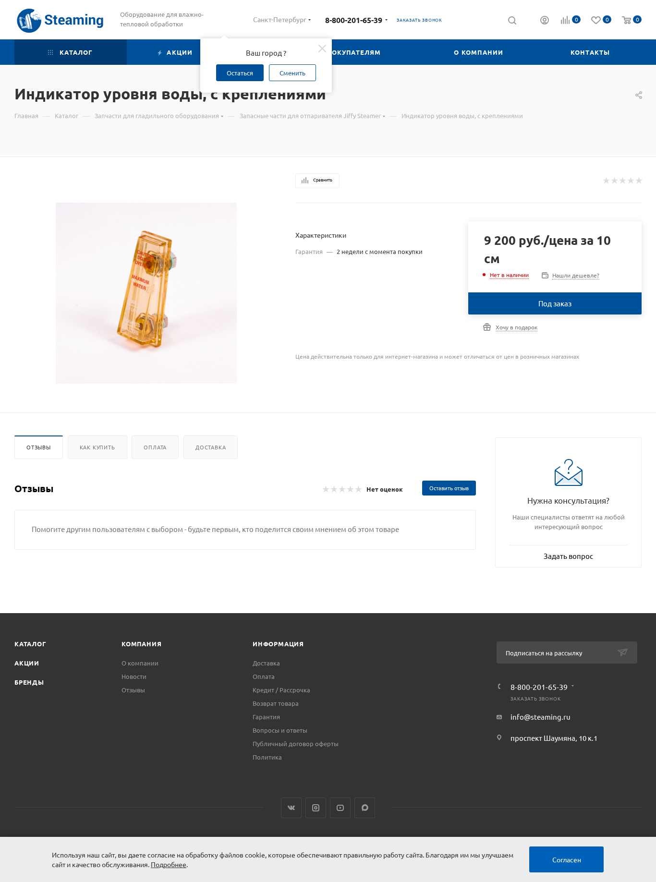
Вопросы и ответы (280, 730)
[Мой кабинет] (544, 21)
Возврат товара (276, 703)
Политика (267, 757)
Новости (133, 676)
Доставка (210, 447)
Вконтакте (291, 807)
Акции (26, 663)
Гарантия (266, 717)
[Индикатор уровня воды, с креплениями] (146, 293)
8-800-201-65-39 (353, 20)
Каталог (30, 644)
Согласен (566, 859)
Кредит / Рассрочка (281, 690)
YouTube (340, 807)
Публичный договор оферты (296, 743)
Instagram (315, 807)
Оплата (155, 447)
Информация (278, 644)
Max (364, 807)
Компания (141, 644)
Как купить (97, 447)
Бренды (29, 682)
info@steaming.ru (540, 716)
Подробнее (168, 864)
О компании (139, 663)
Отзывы (38, 447)
